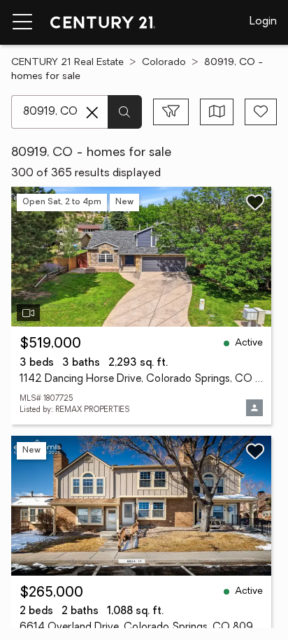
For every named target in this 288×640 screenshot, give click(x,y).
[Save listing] (255, 202)
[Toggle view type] (217, 112)
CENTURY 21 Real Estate (67, 62)
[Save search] (261, 112)
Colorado (164, 62)
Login (263, 21)
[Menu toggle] (22, 22)
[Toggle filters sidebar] (171, 112)
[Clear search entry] (92, 113)
